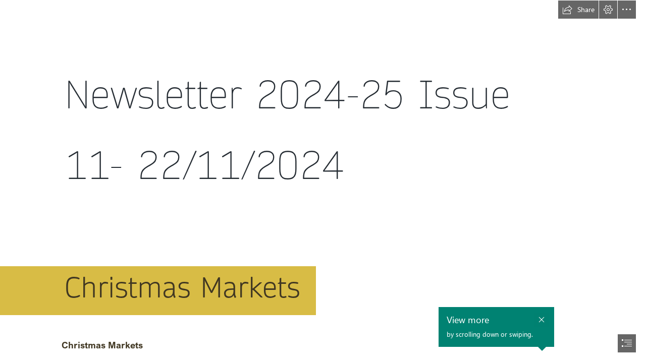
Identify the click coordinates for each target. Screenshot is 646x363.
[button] (578, 10)
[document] (323, 181)
